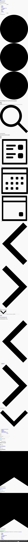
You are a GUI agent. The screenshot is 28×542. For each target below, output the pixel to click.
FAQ (1, 537)
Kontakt (2, 11)
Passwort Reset (3, 8)
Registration (2, 9)
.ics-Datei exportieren (3, 431)
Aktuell (2, 5)
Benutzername (1, 436)
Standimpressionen (5, 535)
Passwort (1, 437)
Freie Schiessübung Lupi (3, 317)
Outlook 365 (2, 430)
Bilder (2, 7)
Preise (2, 10)
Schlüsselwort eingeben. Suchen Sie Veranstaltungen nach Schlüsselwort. (8, 104)
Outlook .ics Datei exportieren (4, 432)
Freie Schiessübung (2, 449)
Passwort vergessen (3, 441)
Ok (18, 541)
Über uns (2, 534)
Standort (2, 6)
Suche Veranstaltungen (2, 133)
